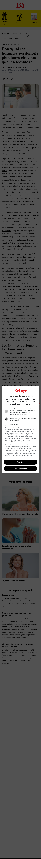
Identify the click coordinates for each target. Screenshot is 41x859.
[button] (20, 424)
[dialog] (20, 429)
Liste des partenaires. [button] (17, 442)
